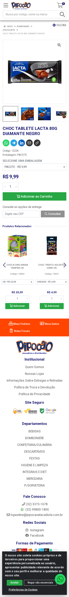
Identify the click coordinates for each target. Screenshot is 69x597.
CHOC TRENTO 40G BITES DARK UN (51, 266)
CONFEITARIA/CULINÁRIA (34, 445)
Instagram (36, 530)
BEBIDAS (34, 431)
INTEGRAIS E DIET (34, 472)
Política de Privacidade (34, 394)
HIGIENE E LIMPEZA (34, 465)
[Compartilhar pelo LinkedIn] (21, 142)
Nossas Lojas (34, 374)
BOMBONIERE (34, 438)
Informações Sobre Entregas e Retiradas (35, 380)
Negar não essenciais (40, 582)
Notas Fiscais (21, 331)
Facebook (37, 535)
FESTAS (34, 458)
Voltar (61, 25)
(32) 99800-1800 (37, 509)
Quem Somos (34, 367)
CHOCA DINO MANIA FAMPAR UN (17, 266)
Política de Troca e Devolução (34, 387)
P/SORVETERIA (34, 485)
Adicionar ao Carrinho (36, 196)
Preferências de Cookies (23, 589)
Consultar (54, 214)
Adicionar (19, 305)
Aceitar (14, 582)
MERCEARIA (35, 478)
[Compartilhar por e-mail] (29, 142)
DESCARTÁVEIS (34, 451)
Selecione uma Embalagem (22, 160)
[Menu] (6, 5)
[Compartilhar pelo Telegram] (13, 142)
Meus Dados (51, 323)
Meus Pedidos (21, 323)
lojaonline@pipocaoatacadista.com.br (37, 515)
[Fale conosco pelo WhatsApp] (60, 579)
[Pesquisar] (62, 14)
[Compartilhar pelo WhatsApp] (6, 142)
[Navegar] (4, 265)
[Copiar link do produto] (37, 142)
